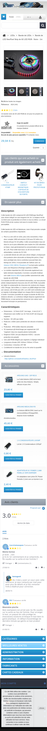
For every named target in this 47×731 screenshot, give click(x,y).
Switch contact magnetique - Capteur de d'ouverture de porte (23, 188)
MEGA (16, 265)
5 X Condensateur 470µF (7, 185)
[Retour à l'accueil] (4, 35)
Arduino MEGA (16, 275)
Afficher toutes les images (12, 101)
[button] (8, 563)
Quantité (36, 148)
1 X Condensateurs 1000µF (28, 440)
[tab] (23, 523)
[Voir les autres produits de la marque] (6, 125)
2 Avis (15, 110)
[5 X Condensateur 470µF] (7, 174)
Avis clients (11, 502)
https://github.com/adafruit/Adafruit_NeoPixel (20, 359)
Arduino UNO (8, 265)
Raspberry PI (24, 265)
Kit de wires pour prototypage (39, 185)
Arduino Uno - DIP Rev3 (27, 375)
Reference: (5, 104)
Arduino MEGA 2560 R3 (26, 407)
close (41, 708)
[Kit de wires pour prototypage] (39, 174)
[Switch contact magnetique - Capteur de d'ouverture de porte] (23, 174)
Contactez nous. (33, 135)
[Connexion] (40, 17)
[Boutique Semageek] (23, 5)
